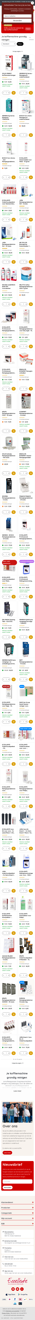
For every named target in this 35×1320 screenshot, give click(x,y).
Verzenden (17, 20)
